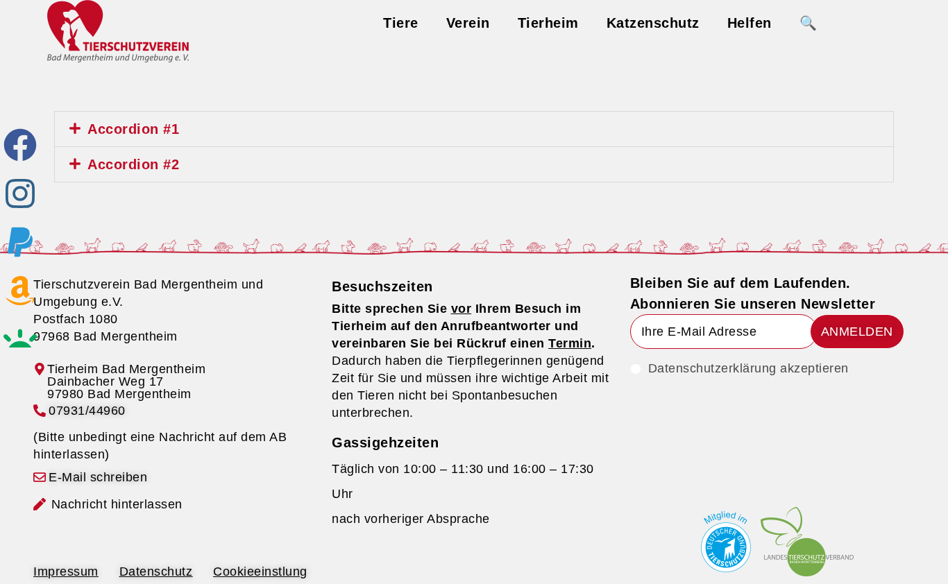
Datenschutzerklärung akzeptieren (748, 368)
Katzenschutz (653, 23)
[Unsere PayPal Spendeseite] (20, 242)
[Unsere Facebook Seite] (20, 145)
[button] (473, 129)
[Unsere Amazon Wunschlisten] (20, 290)
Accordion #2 (133, 164)
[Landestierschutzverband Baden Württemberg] (807, 541)
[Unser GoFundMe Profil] (20, 339)
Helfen (749, 23)
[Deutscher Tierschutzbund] (726, 541)
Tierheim (548, 23)
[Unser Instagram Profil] (20, 193)
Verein (468, 23)
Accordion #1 (133, 129)
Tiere (400, 23)
